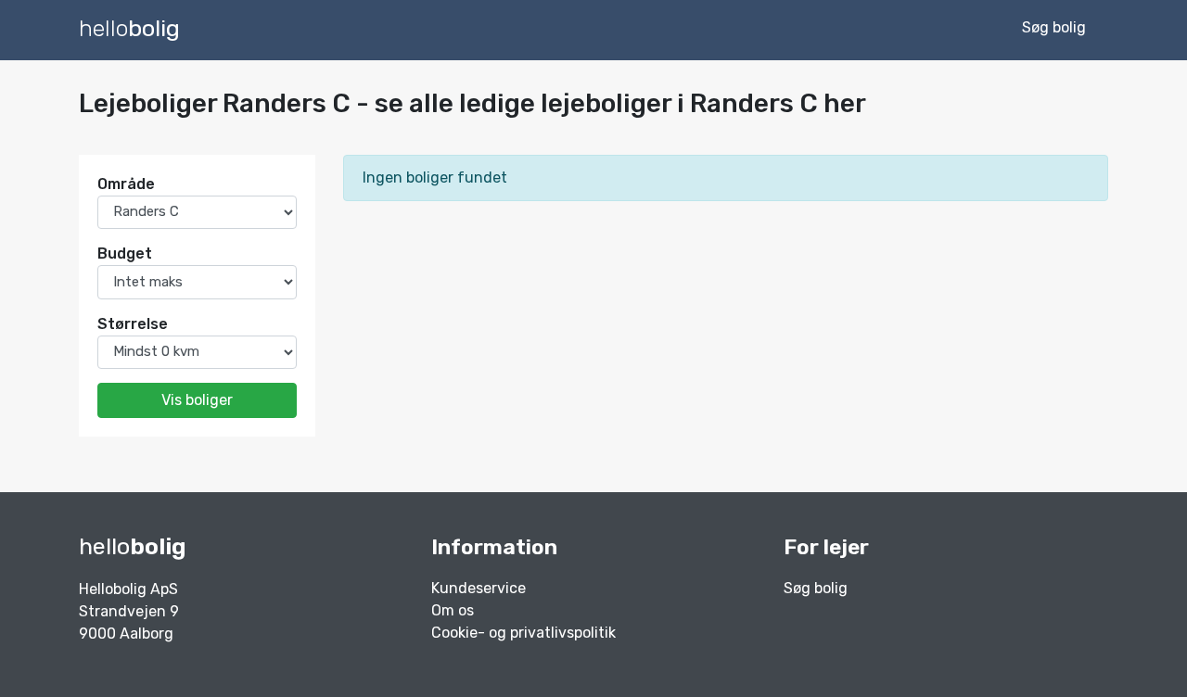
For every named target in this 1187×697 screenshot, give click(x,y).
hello (129, 28)
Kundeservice (478, 588)
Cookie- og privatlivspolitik (523, 632)
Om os (452, 610)
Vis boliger (197, 400)
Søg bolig (816, 588)
